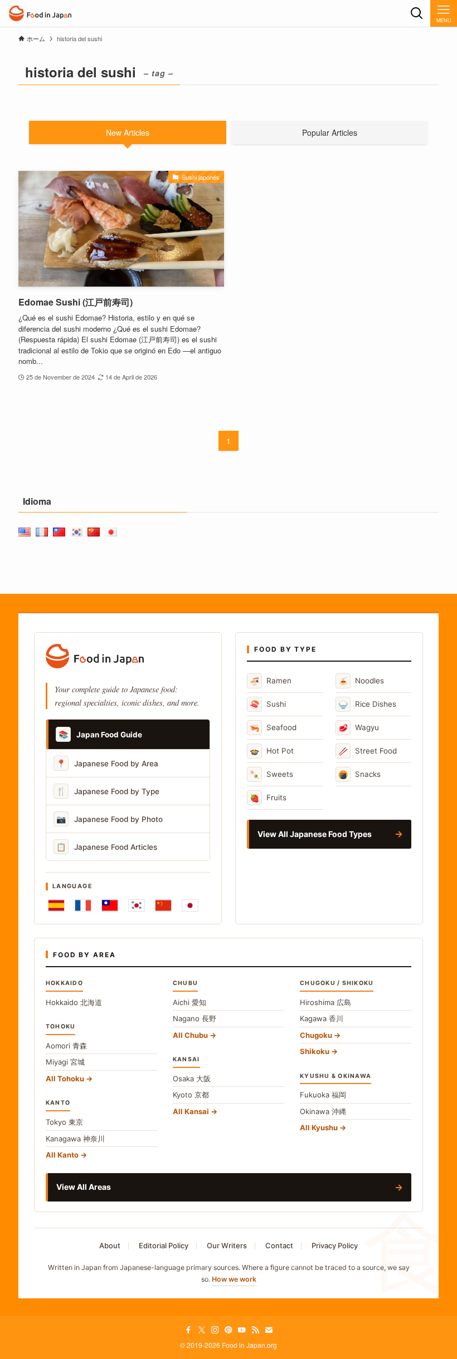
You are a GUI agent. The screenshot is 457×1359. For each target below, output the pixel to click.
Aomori (66, 1045)
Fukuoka (323, 1094)
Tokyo (64, 1121)
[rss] (255, 1330)
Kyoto (191, 1094)
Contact (279, 1245)
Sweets (271, 774)
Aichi (189, 1002)
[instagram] (215, 1330)
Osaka (192, 1078)
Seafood (273, 727)
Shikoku (314, 1051)
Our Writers (227, 1245)
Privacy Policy (335, 1245)
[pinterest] (228, 1330)
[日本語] (190, 905)
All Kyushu (319, 1127)
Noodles (361, 681)
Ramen (270, 681)
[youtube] (242, 1330)
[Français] (83, 905)
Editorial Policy (163, 1245)
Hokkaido (74, 1002)
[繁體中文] (109, 905)
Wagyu (358, 727)
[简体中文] (163, 905)
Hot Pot (272, 751)
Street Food (367, 751)
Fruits (268, 797)
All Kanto (62, 1154)
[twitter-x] (202, 1330)
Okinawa (323, 1111)
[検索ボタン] (416, 13)
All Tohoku (65, 1078)
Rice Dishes (367, 704)
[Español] (56, 905)
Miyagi (65, 1061)
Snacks (359, 774)
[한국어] (136, 905)
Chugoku (316, 1035)
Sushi (268, 704)
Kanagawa (75, 1138)
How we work (234, 1279)
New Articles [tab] (127, 132)
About (109, 1245)
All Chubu (190, 1035)
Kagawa (321, 1018)
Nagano (194, 1018)
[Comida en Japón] (40, 13)
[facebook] (188, 1330)
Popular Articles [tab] (329, 132)
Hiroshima (325, 1002)
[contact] (269, 1330)
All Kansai (191, 1111)
